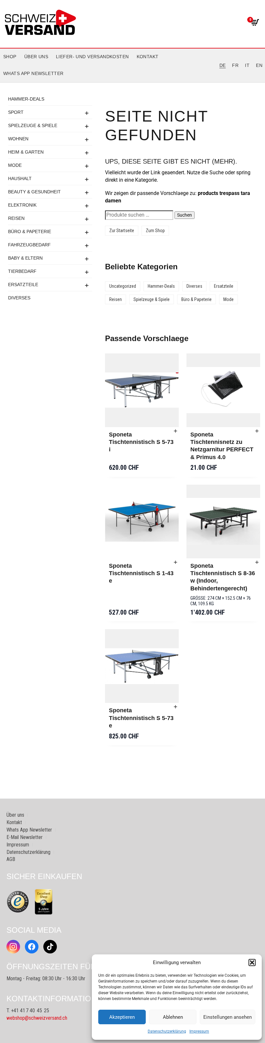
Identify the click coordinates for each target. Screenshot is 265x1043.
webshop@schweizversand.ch (36, 1018)
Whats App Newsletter (33, 73)
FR (235, 65)
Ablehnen (173, 1017)
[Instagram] (13, 946)
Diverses (19, 297)
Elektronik (22, 205)
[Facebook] (31, 946)
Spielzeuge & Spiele (32, 125)
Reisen (16, 218)
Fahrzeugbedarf (29, 244)
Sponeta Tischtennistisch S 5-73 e (141, 718)
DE (222, 65)
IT (247, 65)
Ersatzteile (23, 284)
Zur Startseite (121, 230)
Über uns (36, 56)
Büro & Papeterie (29, 231)
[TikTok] (50, 946)
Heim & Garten (26, 152)
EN (259, 65)
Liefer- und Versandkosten (92, 56)
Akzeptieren (122, 1017)
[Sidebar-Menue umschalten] (132, 82)
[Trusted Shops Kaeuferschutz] (17, 901)
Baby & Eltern (25, 258)
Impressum (199, 1031)
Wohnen (18, 138)
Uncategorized (122, 286)
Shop (9, 56)
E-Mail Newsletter (24, 837)
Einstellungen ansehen (227, 1017)
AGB (10, 859)
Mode (15, 165)
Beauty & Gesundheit (34, 191)
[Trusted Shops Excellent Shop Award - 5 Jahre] (43, 902)
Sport (16, 112)
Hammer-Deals (26, 99)
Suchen (184, 215)
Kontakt (148, 56)
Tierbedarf (22, 271)
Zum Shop (155, 230)
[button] (252, 962)
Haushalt (20, 178)
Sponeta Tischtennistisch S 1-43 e (141, 573)
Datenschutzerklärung (167, 1031)
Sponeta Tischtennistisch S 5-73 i (141, 442)
